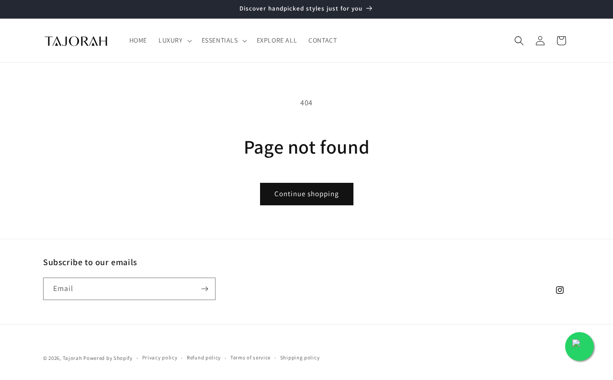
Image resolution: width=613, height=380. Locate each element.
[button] (174, 40)
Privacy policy (160, 357)
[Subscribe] (204, 289)
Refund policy (204, 357)
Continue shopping (306, 193)
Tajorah (72, 358)
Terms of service (250, 357)
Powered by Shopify (108, 358)
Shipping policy (300, 357)
